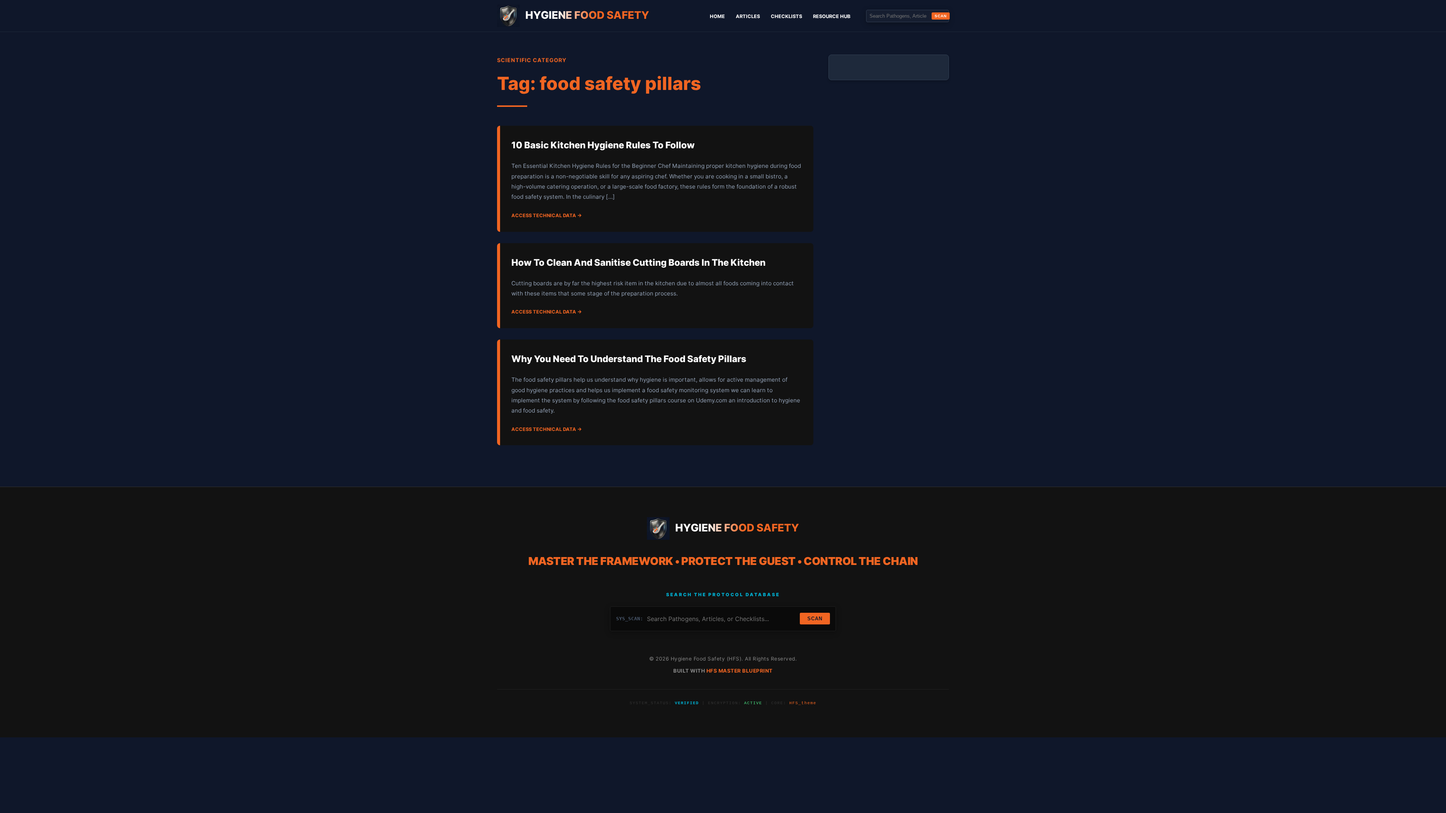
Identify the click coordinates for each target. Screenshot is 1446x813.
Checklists (786, 16)
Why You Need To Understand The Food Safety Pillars (628, 358)
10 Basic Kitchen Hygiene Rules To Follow (603, 145)
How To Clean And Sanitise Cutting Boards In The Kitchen (638, 262)
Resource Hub (831, 16)
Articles (748, 16)
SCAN (941, 16)
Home (717, 16)
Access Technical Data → (546, 215)
